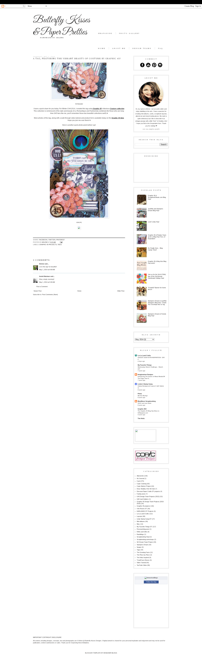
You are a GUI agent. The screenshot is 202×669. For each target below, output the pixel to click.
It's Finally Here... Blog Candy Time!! (155, 249)
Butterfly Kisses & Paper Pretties (61, 26)
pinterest (60, 240)
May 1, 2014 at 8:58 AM (47, 269)
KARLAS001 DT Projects (145, 511)
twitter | (52, 240)
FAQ (160, 48)
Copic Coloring (141, 484)
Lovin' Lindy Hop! (153, 222)
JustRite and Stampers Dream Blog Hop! (155, 209)
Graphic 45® (142, 409)
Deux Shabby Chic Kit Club (146, 489)
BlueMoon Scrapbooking (147, 401)
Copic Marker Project (144, 486)
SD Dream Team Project (145, 542)
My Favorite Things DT (144, 526)
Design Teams (141, 48)
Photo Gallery (129, 33)
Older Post (120, 291)
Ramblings (140, 534)
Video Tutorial (141, 562)
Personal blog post (143, 529)
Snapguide (105, 33)
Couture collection (117, 109)
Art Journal (140, 478)
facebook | (43, 240)
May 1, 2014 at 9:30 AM (47, 282)
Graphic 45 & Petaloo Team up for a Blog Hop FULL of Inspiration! (157, 236)
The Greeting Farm (143, 552)
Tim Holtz (141, 418)
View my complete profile (151, 129)
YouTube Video (142, 565)
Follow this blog (151, 582)
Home (101, 48)
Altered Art (140, 476)
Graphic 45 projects (48, 244)
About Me (119, 48)
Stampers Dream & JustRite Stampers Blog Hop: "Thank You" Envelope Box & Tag (157, 302)
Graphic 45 (97, 109)
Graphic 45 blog (118, 118)
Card (138, 481)
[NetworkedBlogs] (151, 578)
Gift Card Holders (142, 499)
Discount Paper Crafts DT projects (148, 491)
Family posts (141, 494)
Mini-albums (141, 521)
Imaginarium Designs (145, 374)
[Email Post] (61, 242)
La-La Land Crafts (144, 355)
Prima (140, 393)
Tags (60, 244)
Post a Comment (42, 286)
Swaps (139, 547)
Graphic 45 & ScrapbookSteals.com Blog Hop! (157, 197)
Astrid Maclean (44, 276)
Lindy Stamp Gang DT (144, 519)
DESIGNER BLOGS (110, 653)
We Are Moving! (143, 395)
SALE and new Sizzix (144, 403)
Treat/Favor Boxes (143, 560)
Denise (41, 264)
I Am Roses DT (142, 508)
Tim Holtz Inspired (143, 557)
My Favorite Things (145, 365)
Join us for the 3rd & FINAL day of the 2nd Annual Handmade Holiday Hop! (157, 276)
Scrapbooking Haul (143, 537)
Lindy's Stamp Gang (145, 384)
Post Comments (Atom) (50, 294)
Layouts (139, 516)
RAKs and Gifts (142, 532)
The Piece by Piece (143, 555)
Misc (138, 524)
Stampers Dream (142, 544)
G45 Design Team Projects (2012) (148, 496)
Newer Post (37, 291)
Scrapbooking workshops (145, 539)
